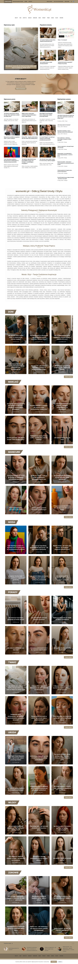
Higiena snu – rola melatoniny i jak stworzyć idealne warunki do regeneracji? (39, 928)
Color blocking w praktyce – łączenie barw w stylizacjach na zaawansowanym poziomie (11, 161)
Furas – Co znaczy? (62, 39)
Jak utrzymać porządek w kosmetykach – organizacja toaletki (62, 367)
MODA (11, 522)
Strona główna (8, 1)
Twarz (48, 17)
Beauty (16, 17)
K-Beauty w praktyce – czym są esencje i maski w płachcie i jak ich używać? (62, 687)
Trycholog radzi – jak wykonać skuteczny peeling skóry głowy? (39, 828)
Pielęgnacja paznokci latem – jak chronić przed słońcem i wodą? (62, 507)
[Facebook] (73, 1)
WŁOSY (12, 802)
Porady (43, 17)
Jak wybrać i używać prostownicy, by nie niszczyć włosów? (39, 858)
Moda (40, 17)
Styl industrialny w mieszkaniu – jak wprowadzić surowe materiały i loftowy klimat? (39, 337)
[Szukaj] (71, 1)
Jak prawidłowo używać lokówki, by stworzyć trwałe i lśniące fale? (15, 828)
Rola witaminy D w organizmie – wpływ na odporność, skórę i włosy (16, 928)
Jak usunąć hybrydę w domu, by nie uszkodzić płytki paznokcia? (62, 477)
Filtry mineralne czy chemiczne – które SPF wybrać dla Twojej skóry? (62, 718)
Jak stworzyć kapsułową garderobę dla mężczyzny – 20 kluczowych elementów (39, 547)
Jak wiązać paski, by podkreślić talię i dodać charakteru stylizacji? (62, 577)
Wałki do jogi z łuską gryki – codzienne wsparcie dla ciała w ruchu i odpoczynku (29, 115)
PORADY (12, 592)
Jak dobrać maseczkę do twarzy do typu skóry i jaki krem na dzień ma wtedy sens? (11, 115)
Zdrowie (61, 17)
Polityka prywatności (58, 1)
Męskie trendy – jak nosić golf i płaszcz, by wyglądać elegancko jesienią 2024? (62, 547)
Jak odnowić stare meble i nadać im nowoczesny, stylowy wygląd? (16, 337)
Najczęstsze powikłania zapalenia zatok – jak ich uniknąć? (39, 898)
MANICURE (14, 452)
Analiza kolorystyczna (18, 1)
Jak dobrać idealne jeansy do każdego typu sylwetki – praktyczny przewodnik (39, 577)
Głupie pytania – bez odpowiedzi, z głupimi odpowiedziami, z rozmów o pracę (65, 155)
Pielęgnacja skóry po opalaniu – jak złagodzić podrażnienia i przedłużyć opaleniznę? (39, 788)
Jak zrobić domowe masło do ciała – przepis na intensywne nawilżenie (62, 788)
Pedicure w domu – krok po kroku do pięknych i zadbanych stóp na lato (39, 477)
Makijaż (30, 17)
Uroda (52, 17)
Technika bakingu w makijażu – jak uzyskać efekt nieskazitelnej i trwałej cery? (39, 407)
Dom (20, 17)
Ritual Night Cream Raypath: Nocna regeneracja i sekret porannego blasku (46, 115)
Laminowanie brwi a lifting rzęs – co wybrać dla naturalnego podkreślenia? (39, 757)
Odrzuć (60, 961)
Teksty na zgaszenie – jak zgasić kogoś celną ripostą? (50, 949)
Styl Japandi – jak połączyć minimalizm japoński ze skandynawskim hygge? (39, 367)
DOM (10, 311)
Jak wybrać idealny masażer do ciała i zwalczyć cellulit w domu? (62, 898)
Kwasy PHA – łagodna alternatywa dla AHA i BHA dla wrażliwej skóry (39, 687)
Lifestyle (25, 17)
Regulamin (67, 1)
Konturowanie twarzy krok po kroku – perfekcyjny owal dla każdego (39, 437)
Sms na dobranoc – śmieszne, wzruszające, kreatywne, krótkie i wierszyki (64, 139)
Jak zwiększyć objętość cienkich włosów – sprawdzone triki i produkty (16, 858)
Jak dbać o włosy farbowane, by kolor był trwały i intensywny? (62, 828)
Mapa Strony (49, 1)
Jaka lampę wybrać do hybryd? (63, 124)
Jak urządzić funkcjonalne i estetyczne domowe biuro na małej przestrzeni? (62, 337)
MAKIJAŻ (13, 382)
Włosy (56, 17)
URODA (12, 732)
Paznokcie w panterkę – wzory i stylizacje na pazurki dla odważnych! (32, 949)
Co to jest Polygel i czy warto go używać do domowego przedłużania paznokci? (47, 138)
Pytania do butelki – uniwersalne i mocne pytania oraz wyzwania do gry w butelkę (65, 163)
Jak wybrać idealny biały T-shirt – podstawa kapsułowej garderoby (15, 577)
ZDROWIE (13, 872)
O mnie (25, 1)
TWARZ (12, 662)
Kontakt (30, 1)
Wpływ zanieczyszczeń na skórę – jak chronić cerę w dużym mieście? (39, 718)
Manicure (35, 17)
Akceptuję (54, 961)
